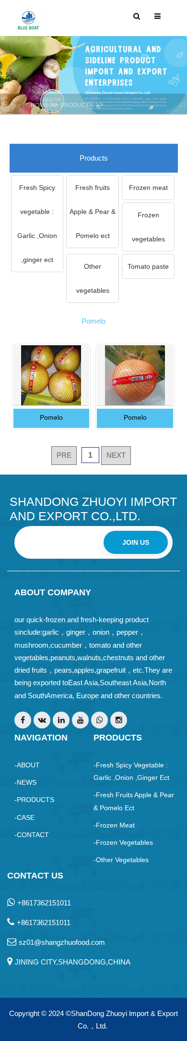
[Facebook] (22, 720)
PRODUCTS (76, 105)
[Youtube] (80, 720)
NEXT (116, 455)
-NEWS (25, 782)
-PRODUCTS (34, 799)
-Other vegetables (121, 860)
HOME (39, 105)
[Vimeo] (99, 720)
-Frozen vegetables (123, 842)
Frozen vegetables (148, 227)
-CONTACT (31, 835)
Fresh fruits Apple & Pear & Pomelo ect (93, 211)
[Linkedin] (61, 720)
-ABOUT (27, 765)
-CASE (24, 817)
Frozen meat (148, 187)
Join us (135, 542)
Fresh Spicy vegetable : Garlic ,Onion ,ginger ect (37, 223)
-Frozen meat (114, 825)
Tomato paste (148, 266)
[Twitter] (42, 720)
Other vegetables (92, 278)
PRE (64, 455)
